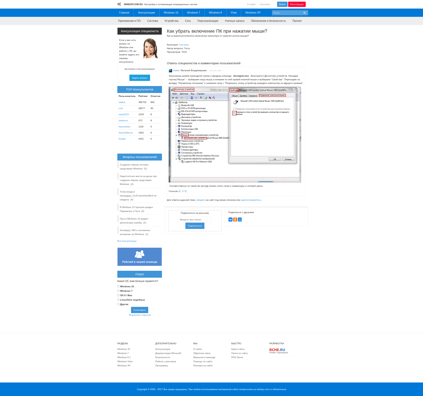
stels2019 (124, 114)
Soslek (122, 138)
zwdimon (123, 120)
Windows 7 (126, 291)
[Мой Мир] (240, 219)
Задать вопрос (140, 77)
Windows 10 (127, 286)
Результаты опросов (140, 315)
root (121, 108)
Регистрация (297, 4)
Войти (282, 4)
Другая (124, 304)
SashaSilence (126, 132)
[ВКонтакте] (230, 219)
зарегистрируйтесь (251, 200)
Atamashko (124, 126)
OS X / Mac (126, 295)
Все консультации (126, 241)
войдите (200, 200)
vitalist (176, 70)
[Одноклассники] (235, 219)
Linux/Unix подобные (132, 299)
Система (184, 44)
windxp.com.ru (264, 389)
